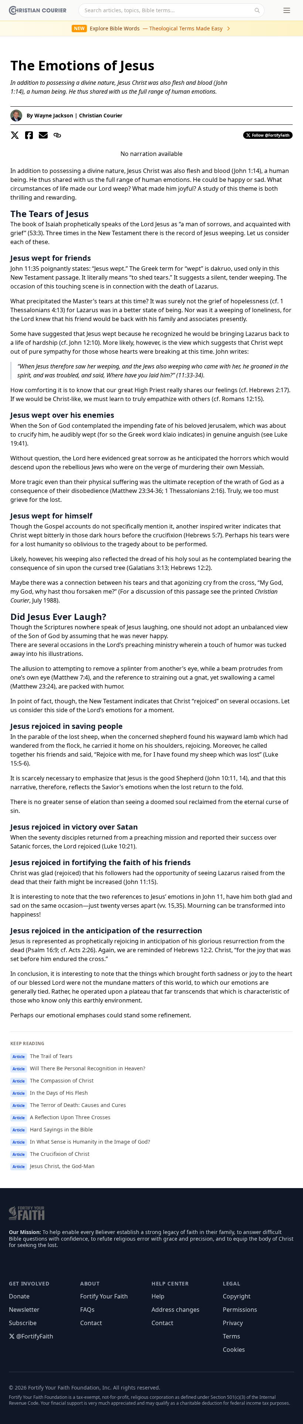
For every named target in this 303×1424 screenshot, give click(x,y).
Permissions (240, 1309)
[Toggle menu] (286, 10)
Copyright (237, 1296)
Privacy (233, 1323)
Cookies (234, 1349)
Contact (91, 1323)
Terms (231, 1336)
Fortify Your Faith (104, 1296)
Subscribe (23, 1323)
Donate (19, 1296)
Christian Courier (100, 115)
